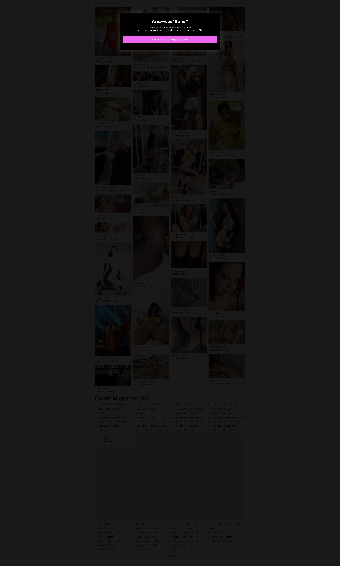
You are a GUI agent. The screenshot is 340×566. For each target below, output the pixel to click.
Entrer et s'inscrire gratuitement (170, 39)
